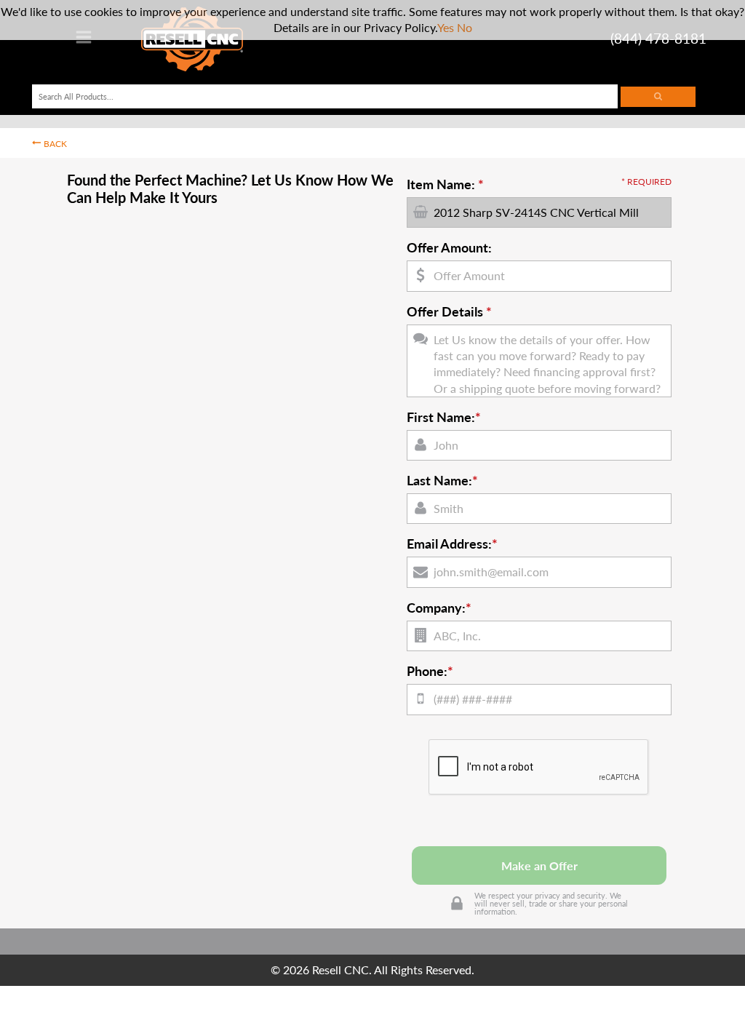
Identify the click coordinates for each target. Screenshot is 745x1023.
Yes (445, 27)
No (464, 27)
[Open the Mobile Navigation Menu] (83, 41)
